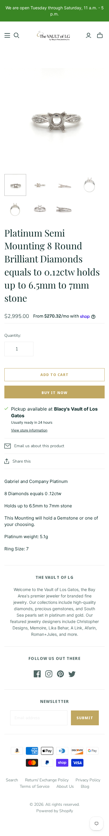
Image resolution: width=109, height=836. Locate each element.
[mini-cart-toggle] (100, 35)
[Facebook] (37, 673)
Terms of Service (34, 786)
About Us (65, 786)
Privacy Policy (88, 780)
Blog (85, 786)
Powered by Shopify (54, 811)
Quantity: (12, 335)
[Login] (88, 35)
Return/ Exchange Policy (47, 780)
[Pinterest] (60, 673)
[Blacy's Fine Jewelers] (54, 34)
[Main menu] (7, 35)
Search (12, 780)
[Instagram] (48, 673)
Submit (84, 717)
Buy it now (54, 392)
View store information (29, 430)
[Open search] (16, 35)
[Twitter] (72, 673)
